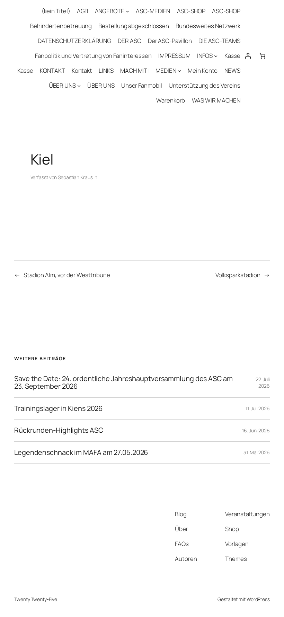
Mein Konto (203, 70)
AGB (82, 11)
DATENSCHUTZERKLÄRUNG (74, 41)
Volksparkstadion (237, 275)
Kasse (232, 56)
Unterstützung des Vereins (205, 85)
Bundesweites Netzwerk (208, 26)
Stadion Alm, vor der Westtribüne (67, 275)
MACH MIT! (134, 70)
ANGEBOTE (109, 11)
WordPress (258, 599)
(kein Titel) (56, 11)
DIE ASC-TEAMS (219, 41)
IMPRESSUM (174, 56)
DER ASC (129, 41)
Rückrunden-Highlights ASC (58, 430)
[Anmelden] (247, 56)
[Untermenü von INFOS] (216, 56)
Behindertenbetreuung (61, 26)
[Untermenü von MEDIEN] (179, 70)
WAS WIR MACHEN (216, 100)
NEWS (232, 70)
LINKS (106, 70)
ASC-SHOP (191, 11)
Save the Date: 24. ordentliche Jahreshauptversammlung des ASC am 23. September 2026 (123, 382)
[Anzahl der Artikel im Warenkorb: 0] (262, 56)
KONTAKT (52, 70)
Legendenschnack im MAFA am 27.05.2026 (81, 452)
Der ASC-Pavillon (170, 41)
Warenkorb (170, 100)
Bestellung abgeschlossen (133, 26)
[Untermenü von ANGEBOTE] (127, 11)
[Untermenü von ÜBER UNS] (79, 85)
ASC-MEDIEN (153, 11)
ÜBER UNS (62, 85)
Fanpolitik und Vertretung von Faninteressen (93, 56)
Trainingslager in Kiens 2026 (58, 408)
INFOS (205, 56)
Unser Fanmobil (141, 85)
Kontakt (82, 70)
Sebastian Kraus (75, 177)
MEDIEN (166, 70)
